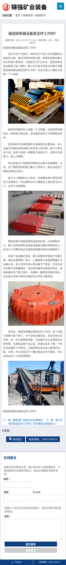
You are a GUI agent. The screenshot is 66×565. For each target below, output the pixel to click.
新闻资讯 (28, 15)
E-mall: (37, 492)
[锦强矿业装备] (17, 8)
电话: (6, 492)
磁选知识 (41, 15)
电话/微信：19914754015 (43, 439)
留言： (7, 516)
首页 (17, 15)
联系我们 (18, 439)
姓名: (7, 479)
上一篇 (24, 420)
